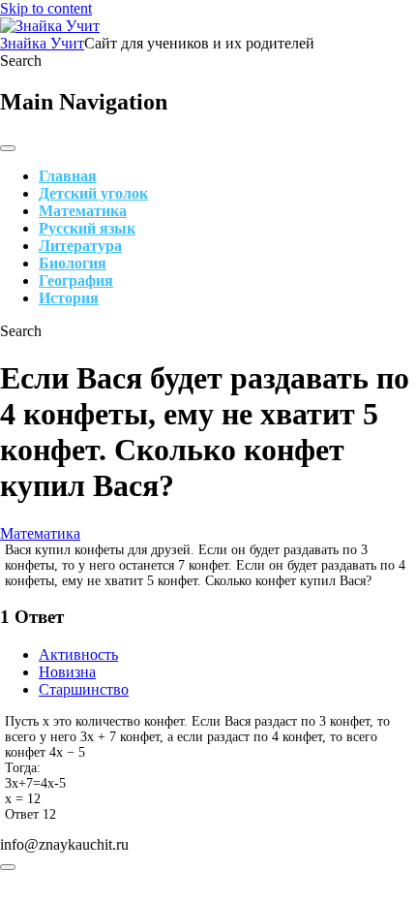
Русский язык (87, 228)
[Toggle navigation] (7, 148)
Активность (78, 654)
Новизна (67, 672)
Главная (68, 176)
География (76, 280)
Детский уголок (93, 193)
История (69, 298)
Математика (83, 210)
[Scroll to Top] (7, 867)
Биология (72, 263)
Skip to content (46, 8)
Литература (80, 245)
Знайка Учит (42, 43)
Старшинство (84, 689)
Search (21, 60)
